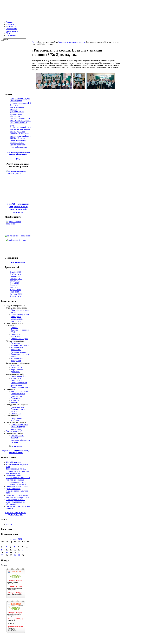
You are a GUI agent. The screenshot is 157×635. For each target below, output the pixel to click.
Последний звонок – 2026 (16, 486)
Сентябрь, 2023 (16, 279)
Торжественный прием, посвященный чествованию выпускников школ (17, 471)
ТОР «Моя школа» (13, 462)
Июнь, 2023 (14, 285)
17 (7, 552)
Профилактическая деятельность (71, 42)
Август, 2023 (15, 281)
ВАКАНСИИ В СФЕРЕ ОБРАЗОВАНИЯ (15, 514)
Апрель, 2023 (15, 290)
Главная (35, 42)
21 (23, 552)
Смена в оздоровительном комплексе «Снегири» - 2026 (18, 496)
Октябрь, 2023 (15, 276)
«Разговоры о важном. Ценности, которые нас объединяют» (15, 502)
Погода (4, 565)
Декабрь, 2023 (15, 272)
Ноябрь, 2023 (15, 274)
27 (19, 555)
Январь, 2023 (15, 296)
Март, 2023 (14, 292)
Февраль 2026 (16, 539)
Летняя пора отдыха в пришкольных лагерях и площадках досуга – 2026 (16, 482)
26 (15, 555)
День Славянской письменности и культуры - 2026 (17, 491)
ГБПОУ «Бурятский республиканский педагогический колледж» (18, 208)
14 (23, 550)
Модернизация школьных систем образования (18, 153)
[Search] (2, 40)
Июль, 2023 (14, 283)
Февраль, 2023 (16, 294)
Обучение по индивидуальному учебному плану (15, 451)
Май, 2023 (14, 287)
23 (2, 555)
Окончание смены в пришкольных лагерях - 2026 (18, 476)
